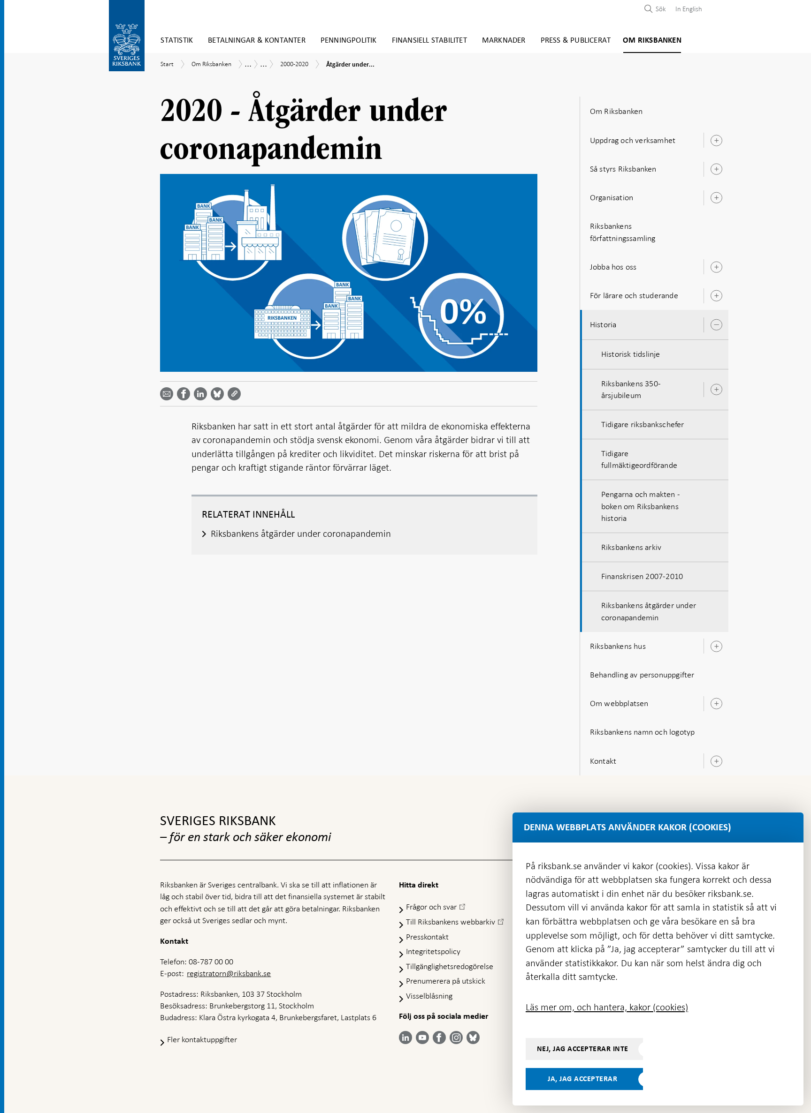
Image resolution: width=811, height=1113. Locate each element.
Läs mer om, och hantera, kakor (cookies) (607, 1007)
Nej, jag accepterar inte (582, 1049)
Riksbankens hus (618, 646)
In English (688, 9)
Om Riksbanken (652, 41)
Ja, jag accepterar (582, 1079)
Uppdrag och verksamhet (632, 140)
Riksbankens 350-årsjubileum (631, 389)
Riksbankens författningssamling (623, 232)
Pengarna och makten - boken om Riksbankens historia (640, 506)
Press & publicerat (576, 41)
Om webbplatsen (619, 703)
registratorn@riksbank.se (229, 973)
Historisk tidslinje (630, 354)
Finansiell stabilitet (429, 41)
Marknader (504, 41)
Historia (603, 324)
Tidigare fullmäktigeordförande (639, 459)
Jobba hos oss (613, 267)
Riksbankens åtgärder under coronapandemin (648, 611)
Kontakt (603, 761)
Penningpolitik (349, 41)
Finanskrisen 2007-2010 (642, 576)
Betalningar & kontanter (257, 41)
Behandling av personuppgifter (642, 674)
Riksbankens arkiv (631, 547)
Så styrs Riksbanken (623, 169)
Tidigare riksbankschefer (642, 424)
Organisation (611, 197)
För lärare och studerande (634, 295)
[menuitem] (686, 9)
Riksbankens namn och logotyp (642, 732)
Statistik (177, 41)
